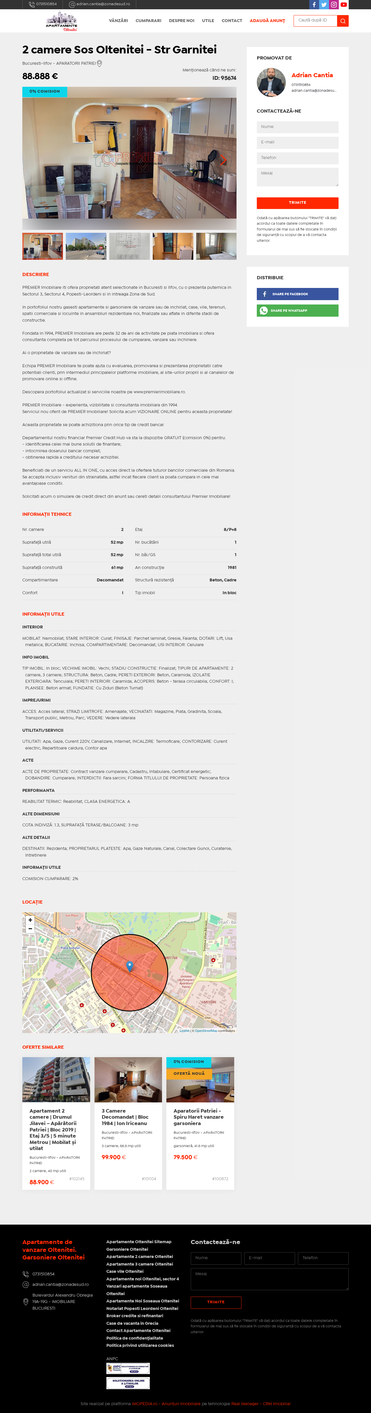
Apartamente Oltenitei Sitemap (139, 1242)
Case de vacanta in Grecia (132, 1323)
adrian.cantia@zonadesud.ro (103, 4)
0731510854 (46, 4)
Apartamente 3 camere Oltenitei (139, 1264)
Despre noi (181, 21)
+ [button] (30, 920)
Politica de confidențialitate (134, 1338)
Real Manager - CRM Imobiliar (261, 1404)
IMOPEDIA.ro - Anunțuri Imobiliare (166, 1404)
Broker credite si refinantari (134, 1316)
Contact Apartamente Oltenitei (138, 1331)
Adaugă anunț (267, 21)
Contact (232, 21)
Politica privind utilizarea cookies (140, 1345)
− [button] (30, 928)
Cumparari (148, 21)
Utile (208, 21)
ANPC (112, 1359)
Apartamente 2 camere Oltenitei (139, 1257)
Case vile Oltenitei (124, 1271)
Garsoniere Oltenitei (127, 1249)
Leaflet (184, 1030)
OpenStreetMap (206, 1030)
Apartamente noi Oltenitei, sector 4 (142, 1279)
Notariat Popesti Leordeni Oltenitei (142, 1309)
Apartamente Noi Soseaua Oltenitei (142, 1301)
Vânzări (118, 21)
